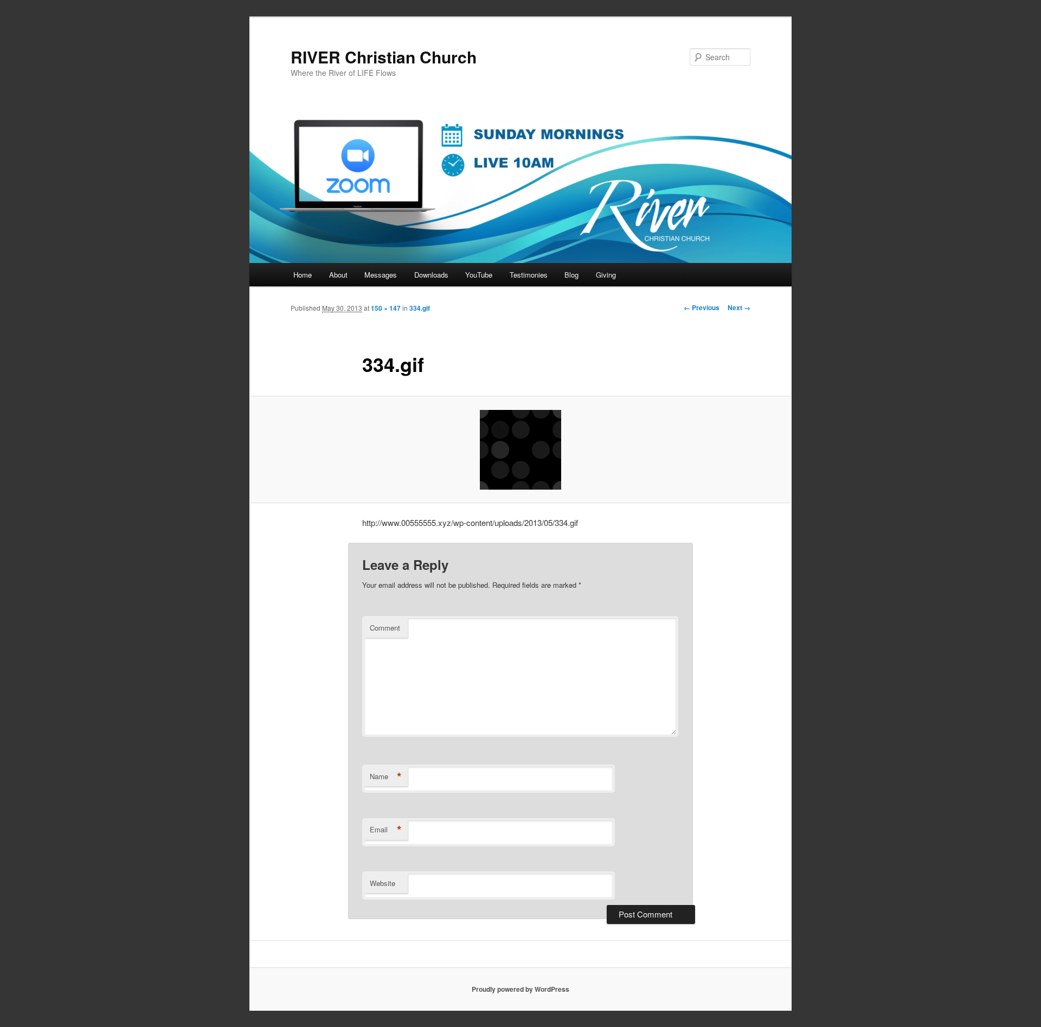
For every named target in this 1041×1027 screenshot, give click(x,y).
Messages (380, 274)
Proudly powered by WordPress (520, 989)
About (338, 274)
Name (386, 776)
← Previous (701, 307)
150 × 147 (386, 308)
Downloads (431, 274)
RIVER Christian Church (384, 56)
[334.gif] (520, 450)
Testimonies (529, 274)
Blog (571, 274)
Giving (606, 274)
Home (302, 274)
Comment (385, 627)
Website (382, 883)
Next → (739, 307)
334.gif (419, 308)
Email (386, 829)
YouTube (478, 274)
